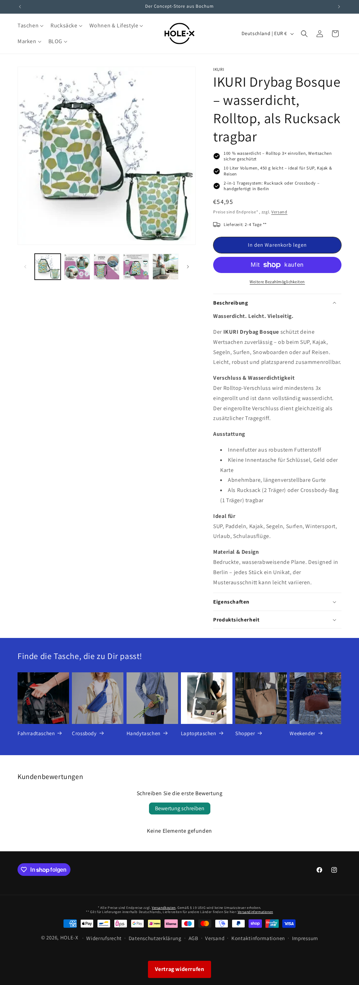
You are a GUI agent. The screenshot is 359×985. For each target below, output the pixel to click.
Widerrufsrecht (104, 938)
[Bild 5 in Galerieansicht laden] (165, 267)
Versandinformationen (255, 912)
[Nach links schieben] (25, 266)
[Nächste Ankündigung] (339, 6)
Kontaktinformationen (258, 938)
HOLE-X (69, 937)
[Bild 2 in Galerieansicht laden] (77, 267)
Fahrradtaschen (36, 733)
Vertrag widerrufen (179, 969)
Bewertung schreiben (179, 808)
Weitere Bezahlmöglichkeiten (277, 281)
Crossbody (84, 733)
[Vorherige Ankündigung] (20, 6)
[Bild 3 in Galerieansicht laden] (107, 267)
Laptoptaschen (198, 733)
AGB (193, 938)
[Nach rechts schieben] (188, 266)
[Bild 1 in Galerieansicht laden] (48, 267)
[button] (29, 26)
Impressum (305, 938)
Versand (279, 211)
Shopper (245, 733)
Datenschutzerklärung (155, 938)
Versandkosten (164, 907)
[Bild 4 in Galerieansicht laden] (136, 267)
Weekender (302, 733)
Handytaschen (144, 733)
